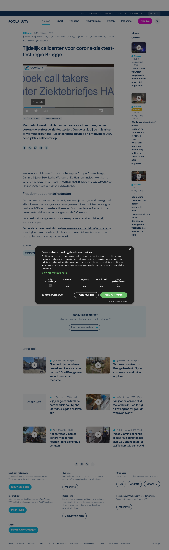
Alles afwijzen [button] (86, 295)
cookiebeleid (119, 265)
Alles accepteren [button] (113, 295)
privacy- (107, 265)
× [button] (130, 249)
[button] (84, 273)
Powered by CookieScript (118, 301)
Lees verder (47, 268)
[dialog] (84, 275)
